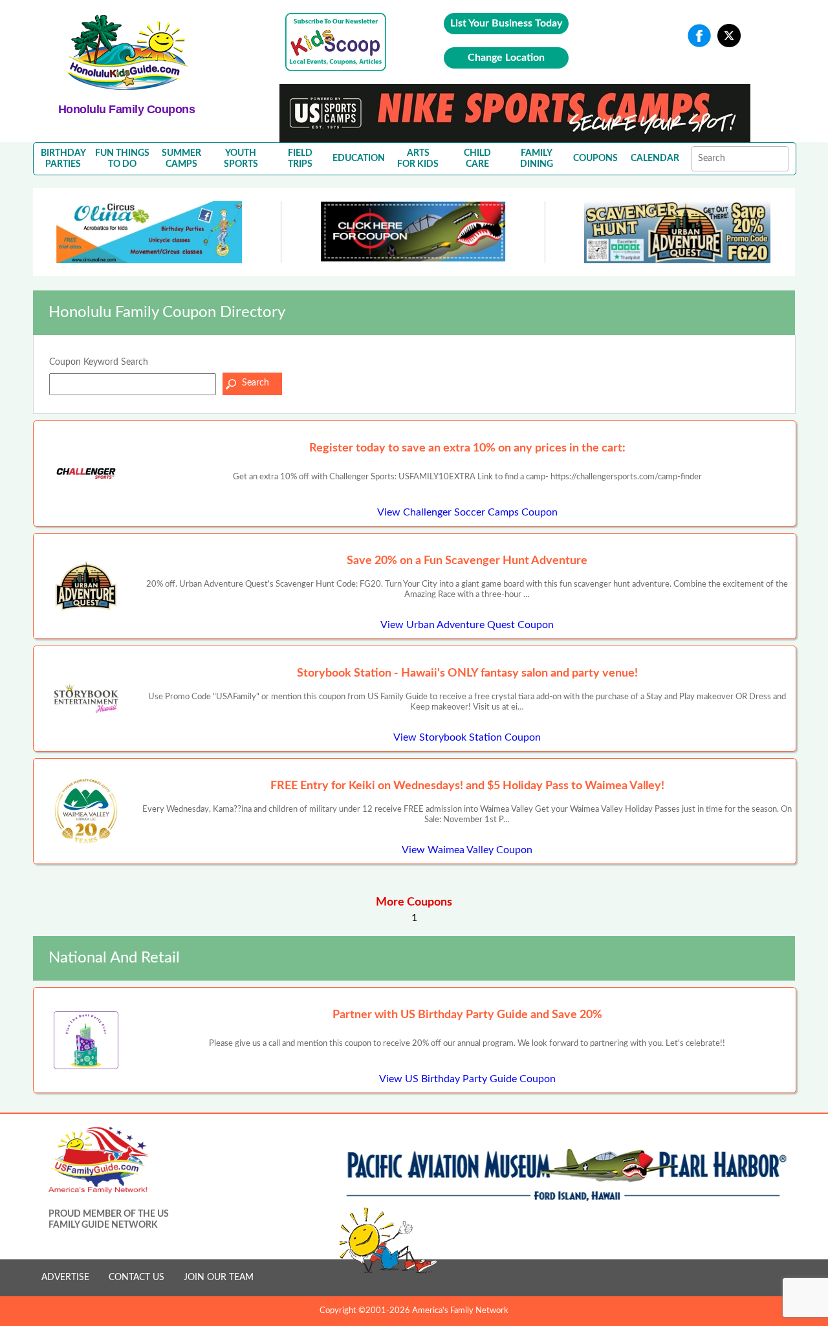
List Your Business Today (506, 23)
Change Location (506, 57)
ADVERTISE (65, 1277)
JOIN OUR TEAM (219, 1277)
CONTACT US (136, 1277)
